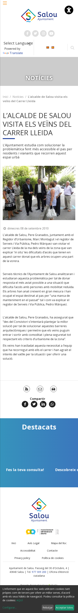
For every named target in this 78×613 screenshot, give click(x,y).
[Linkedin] (43, 404)
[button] (5, 5)
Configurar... (10, 607)
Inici (5, 97)
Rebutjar (48, 607)
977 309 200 (39, 572)
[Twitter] (34, 404)
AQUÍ (20, 600)
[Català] (47, 47)
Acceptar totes (64, 607)
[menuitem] (48, 47)
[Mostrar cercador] (72, 47)
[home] (39, 15)
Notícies (18, 97)
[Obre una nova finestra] (27, 33)
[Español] (53, 47)
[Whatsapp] (52, 404)
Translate (16, 53)
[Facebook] (25, 404)
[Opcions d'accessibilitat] (68, 9)
